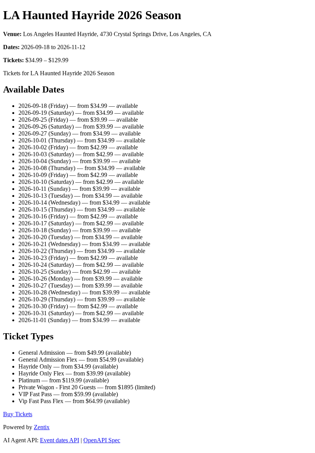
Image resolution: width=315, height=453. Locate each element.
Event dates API (59, 440)
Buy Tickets (17, 414)
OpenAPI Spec (101, 440)
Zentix (42, 427)
